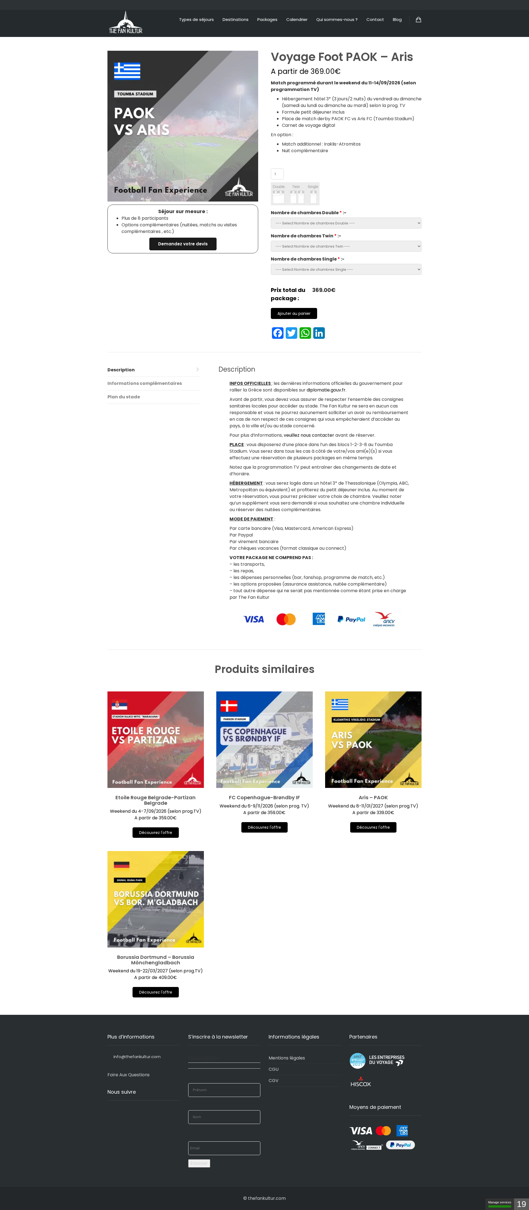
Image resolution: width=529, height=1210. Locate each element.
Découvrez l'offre (155, 832)
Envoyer (199, 1163)
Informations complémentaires (144, 383)
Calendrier (296, 19)
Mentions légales (287, 1058)
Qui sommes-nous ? (337, 19)
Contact (375, 19)
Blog (397, 19)
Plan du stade (123, 397)
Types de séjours (196, 19)
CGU (274, 1069)
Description (121, 370)
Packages (267, 19)
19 (521, 1204)
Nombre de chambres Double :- (308, 213)
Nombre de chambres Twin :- (306, 236)
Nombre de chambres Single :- (307, 259)
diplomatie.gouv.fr (326, 390)
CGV (274, 1080)
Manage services (499, 1202)
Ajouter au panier (294, 313)
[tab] (153, 370)
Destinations (236, 19)
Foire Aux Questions (128, 1075)
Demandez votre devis (183, 244)
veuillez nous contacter (309, 435)
